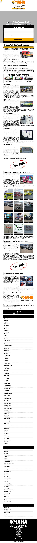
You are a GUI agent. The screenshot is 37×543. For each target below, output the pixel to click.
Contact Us (22, 8)
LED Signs (6, 366)
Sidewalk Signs (7, 400)
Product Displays (7, 388)
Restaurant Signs (7, 493)
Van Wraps (6, 416)
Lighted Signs (6, 370)
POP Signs (6, 380)
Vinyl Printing (6, 428)
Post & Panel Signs (7, 385)
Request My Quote (18, 39)
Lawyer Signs (6, 479)
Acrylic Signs (6, 322)
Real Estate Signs (7, 491)
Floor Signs (6, 360)
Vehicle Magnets (7, 423)
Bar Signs (6, 453)
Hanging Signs (7, 363)
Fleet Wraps (6, 358)
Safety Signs (6, 396)
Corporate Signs (7, 464)
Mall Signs (6, 481)
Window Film (6, 438)
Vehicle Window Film (8, 425)
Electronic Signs (7, 355)
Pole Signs (6, 381)
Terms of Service (18, 534)
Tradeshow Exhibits (7, 411)
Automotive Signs (7, 449)
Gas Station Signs (7, 471)
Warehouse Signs (7, 501)
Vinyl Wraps (6, 430)
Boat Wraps (6, 330)
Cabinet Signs (6, 335)
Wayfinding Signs (7, 436)
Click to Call (16, 8)
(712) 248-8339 (19, 6)
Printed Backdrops (7, 386)
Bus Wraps (6, 333)
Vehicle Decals (7, 418)
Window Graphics (7, 440)
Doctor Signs (6, 469)
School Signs (6, 498)
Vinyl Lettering (7, 426)
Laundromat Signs (7, 478)
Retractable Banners (8, 393)
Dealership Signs (7, 466)
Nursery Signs (6, 486)
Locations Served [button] (18, 536)
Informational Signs (8, 365)
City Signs (6, 458)
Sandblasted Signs (7, 398)
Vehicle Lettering (7, 421)
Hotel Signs (6, 476)
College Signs (6, 459)
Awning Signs (6, 325)
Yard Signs (6, 443)
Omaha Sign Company (18, 532)
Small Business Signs (8, 499)
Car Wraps (6, 338)
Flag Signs (6, 356)
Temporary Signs (7, 405)
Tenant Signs (6, 406)
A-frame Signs (7, 318)
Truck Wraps (6, 415)
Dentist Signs (6, 468)
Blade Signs (6, 328)
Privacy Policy (18, 533)
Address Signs (7, 323)
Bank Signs (6, 451)
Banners (5, 327)
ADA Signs (6, 320)
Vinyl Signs (6, 515)
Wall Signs (6, 435)
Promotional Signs (7, 390)
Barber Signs (6, 454)
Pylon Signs (6, 391)
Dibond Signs (6, 348)
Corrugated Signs (7, 343)
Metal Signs (6, 375)
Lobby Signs (6, 371)
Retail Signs (6, 494)
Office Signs (6, 378)
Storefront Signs (7, 401)
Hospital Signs (7, 473)
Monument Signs (7, 376)
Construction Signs (7, 461)
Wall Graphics (6, 431)
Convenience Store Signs (9, 463)
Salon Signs (6, 496)
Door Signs (6, 353)
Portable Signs (7, 383)
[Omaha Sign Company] (18, 523)
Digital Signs (6, 350)
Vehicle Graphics (7, 420)
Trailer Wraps (6, 413)
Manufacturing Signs (8, 483)
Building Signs (7, 332)
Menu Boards (6, 373)
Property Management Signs (9, 489)
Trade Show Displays (8, 408)
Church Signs (6, 456)
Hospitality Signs (7, 474)
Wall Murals (6, 433)
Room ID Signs (7, 395)
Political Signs (7, 488)
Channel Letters (7, 340)
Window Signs (6, 441)
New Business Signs (8, 484)
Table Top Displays (7, 403)
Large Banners (7, 368)
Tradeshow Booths (7, 410)
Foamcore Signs (7, 512)
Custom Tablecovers (8, 345)
